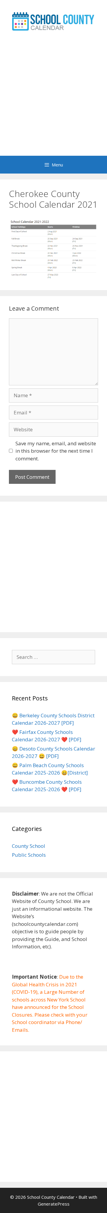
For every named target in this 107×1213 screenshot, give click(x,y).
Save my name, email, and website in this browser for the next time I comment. (55, 451)
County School (28, 845)
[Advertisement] (53, 99)
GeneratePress (54, 1204)
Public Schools (29, 854)
